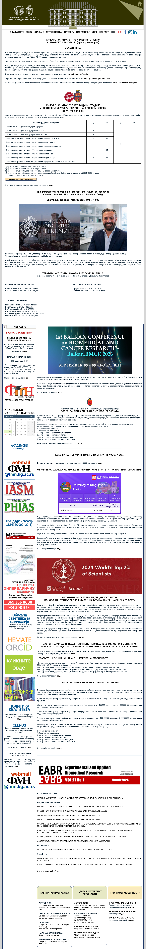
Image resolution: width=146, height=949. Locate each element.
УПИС (95, 32)
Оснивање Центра (82, 915)
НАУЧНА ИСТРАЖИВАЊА (54, 893)
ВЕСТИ (29, 32)
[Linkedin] (134, 32)
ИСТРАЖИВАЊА (53, 32)
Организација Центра (83, 918)
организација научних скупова (87, 937)
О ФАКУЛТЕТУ (17, 32)
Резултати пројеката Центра (86, 928)
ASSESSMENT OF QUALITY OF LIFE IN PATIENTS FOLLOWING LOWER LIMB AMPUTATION (73, 841)
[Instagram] (130, 32)
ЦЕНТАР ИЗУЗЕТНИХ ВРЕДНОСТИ (90, 893)
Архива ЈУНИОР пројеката (50, 929)
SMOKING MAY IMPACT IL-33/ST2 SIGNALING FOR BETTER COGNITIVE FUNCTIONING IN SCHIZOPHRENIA (80, 798)
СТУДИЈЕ (39, 32)
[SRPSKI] (113, 32)
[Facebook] (125, 32)
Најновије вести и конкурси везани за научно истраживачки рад (54, 907)
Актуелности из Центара (49, 935)
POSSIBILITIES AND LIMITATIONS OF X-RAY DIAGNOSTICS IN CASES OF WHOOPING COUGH (74, 850)
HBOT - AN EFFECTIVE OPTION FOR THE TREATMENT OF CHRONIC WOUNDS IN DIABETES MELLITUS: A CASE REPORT (85, 865)
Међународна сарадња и (85, 935)
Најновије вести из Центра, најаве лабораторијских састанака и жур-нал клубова (90, 907)
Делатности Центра (83, 920)
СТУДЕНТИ (68, 32)
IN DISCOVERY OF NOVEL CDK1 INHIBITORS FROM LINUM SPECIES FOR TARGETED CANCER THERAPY (81, 837)
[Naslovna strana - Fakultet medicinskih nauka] (73, 15)
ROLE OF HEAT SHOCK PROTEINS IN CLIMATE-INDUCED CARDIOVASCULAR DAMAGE (72, 811)
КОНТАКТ (104, 32)
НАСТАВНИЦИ (83, 32)
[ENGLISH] (119, 32)
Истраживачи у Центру (84, 922)
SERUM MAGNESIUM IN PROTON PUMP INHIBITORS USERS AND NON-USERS (68, 815)
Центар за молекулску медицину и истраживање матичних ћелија (54, 917)
